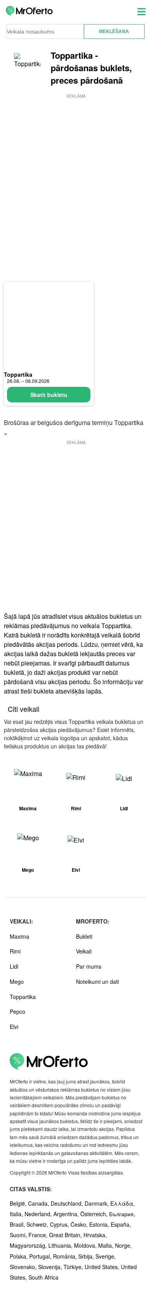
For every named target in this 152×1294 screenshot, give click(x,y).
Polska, (19, 1256)
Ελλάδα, (122, 1203)
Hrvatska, (95, 1235)
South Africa (43, 1277)
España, (121, 1224)
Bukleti (84, 936)
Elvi (14, 1027)
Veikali (84, 951)
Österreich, (94, 1214)
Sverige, (105, 1256)
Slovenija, (51, 1267)
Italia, (17, 1214)
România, (65, 1256)
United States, (103, 1267)
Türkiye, (74, 1267)
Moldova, (86, 1245)
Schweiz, (38, 1224)
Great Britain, (66, 1235)
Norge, (123, 1245)
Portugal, (41, 1256)
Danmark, (97, 1203)
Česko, (80, 1224)
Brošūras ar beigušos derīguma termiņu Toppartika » (73, 427)
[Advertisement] (76, 176)
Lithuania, (61, 1245)
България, (122, 1214)
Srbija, (86, 1256)
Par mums (88, 966)
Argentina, (66, 1214)
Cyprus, (60, 1224)
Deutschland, (68, 1203)
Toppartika (18, 374)
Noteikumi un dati (97, 981)
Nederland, (39, 1214)
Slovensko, (24, 1267)
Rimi (15, 951)
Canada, (39, 1203)
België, (19, 1203)
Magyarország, (29, 1245)
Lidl (14, 966)
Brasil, (18, 1224)
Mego (17, 981)
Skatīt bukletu (48, 395)
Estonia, (100, 1224)
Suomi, (19, 1235)
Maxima (19, 936)
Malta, (106, 1245)
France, (38, 1235)
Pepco (17, 1011)
